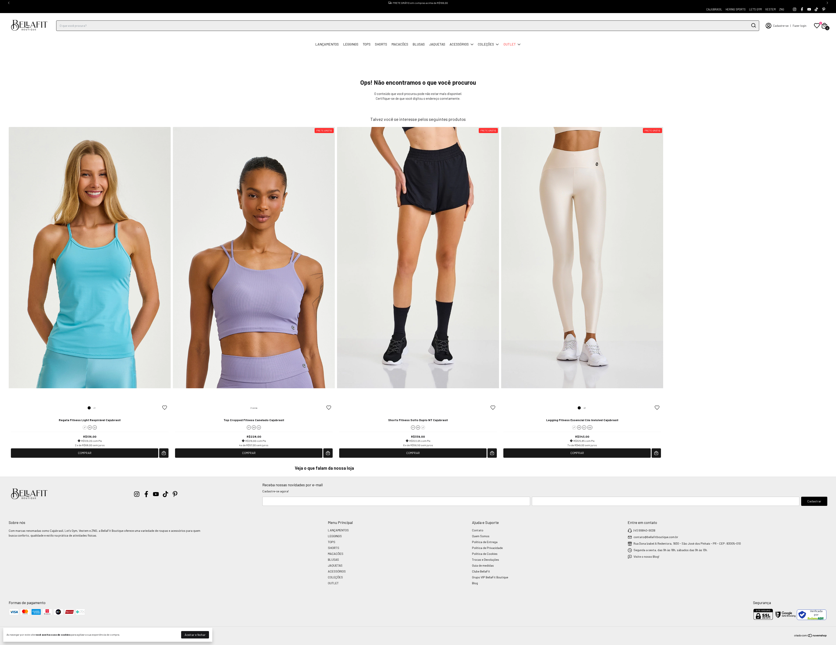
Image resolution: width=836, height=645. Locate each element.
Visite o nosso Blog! (646, 556)
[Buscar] (753, 25)
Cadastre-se (781, 25)
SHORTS (381, 44)
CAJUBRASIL (714, 9)
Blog (475, 583)
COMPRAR (84, 453)
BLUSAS (419, 44)
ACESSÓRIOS (459, 44)
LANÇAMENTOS (327, 44)
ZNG (781, 9)
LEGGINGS (350, 44)
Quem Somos (480, 536)
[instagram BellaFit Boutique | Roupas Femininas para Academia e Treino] (794, 9)
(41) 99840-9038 (644, 530)
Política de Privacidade (487, 548)
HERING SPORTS (736, 9)
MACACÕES (399, 44)
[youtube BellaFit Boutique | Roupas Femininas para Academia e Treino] (809, 9)
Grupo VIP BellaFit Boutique (490, 577)
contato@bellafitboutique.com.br (656, 537)
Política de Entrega (484, 542)
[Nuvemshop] (810, 636)
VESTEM (770, 9)
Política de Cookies (484, 554)
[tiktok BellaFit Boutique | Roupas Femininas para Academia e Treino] (816, 9)
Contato (477, 530)
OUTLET (510, 44)
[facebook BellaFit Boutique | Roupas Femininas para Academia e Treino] (802, 9)
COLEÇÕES (486, 44)
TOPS (367, 44)
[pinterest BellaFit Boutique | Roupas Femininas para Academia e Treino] (823, 9)
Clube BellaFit (481, 571)
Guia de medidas (483, 565)
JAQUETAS (437, 44)
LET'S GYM (755, 9)
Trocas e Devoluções (485, 559)
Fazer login (799, 25)
